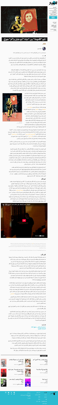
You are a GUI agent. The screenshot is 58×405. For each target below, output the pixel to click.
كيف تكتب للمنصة (54, 23)
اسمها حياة (45, 379)
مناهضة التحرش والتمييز (53, 30)
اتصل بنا (29, 398)
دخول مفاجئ (44, 403)
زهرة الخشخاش (19, 190)
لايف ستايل (38, 401)
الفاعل (37, 109)
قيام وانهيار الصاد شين (30, 134)
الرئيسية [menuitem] (54, 7)
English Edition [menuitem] (53, 17)
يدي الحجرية (14, 134)
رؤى (46, 399)
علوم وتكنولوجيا (44, 401)
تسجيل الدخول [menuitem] (53, 14)
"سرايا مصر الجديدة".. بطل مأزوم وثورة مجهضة (15, 369)
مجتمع (45, 397)
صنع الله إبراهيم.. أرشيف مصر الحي (17, 379)
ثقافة (44, 44)
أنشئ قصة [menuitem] (54, 12)
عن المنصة (28, 393)
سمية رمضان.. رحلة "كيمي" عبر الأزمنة (40, 359)
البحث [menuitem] (55, 9)
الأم (32, 243)
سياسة (45, 394)
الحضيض (12, 294)
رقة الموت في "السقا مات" (43, 369)
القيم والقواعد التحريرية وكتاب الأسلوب (53, 26)
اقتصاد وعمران (37, 394)
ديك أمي (30, 136)
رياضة (39, 399)
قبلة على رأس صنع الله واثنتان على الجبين (16, 359)
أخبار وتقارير (38, 392)
